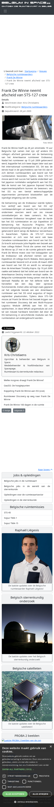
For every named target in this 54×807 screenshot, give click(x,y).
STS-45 (7, 512)
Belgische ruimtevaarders (34, 106)
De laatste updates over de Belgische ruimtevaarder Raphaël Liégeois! (27, 587)
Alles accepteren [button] (15, 794)
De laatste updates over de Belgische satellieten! (27, 725)
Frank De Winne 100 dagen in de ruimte (24, 404)
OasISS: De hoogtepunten (17, 385)
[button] (27, 769)
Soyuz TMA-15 (11, 523)
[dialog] (27, 775)
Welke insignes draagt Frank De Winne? (24, 380)
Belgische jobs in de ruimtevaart (20, 480)
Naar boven (44, 469)
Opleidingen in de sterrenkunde (20, 500)
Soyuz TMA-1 (10, 517)
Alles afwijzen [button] (40, 794)
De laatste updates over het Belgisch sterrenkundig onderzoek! (27, 658)
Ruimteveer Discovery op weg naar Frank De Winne (27, 398)
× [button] (51, 747)
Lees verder (44, 765)
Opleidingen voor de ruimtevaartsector (23, 494)
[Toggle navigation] (5, 11)
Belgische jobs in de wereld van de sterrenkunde (27, 488)
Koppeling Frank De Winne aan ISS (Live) (24, 390)
